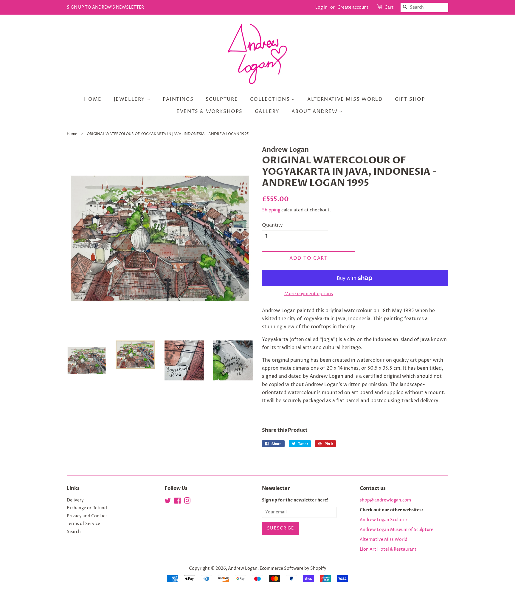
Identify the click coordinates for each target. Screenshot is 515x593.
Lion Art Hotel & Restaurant (388, 549)
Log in (321, 7)
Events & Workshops (209, 111)
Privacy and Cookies (87, 516)
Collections (270, 99)
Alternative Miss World (345, 99)
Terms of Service (83, 524)
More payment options (308, 294)
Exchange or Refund (87, 508)
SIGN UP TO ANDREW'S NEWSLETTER (105, 7)
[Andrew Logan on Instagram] (187, 502)
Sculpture (222, 99)
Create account (353, 7)
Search (74, 532)
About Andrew (315, 111)
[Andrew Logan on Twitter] (168, 502)
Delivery (75, 500)
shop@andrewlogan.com (385, 500)
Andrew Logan (243, 568)
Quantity (272, 225)
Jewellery (130, 99)
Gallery (267, 111)
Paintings (178, 99)
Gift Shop (410, 99)
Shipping (271, 210)
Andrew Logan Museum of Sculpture (396, 529)
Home (93, 99)
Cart (389, 7)
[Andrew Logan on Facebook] (177, 502)
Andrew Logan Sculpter (383, 520)
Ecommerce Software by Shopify (293, 568)
